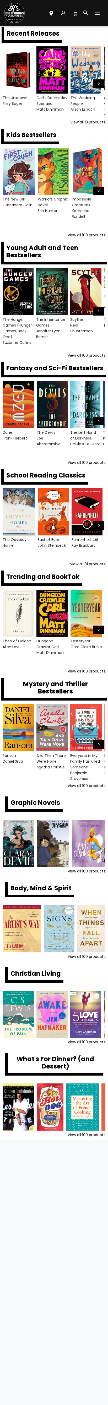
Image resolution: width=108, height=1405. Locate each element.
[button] (51, 14)
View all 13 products (87, 122)
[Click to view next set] (9, 83)
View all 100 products (86, 235)
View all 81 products (87, 564)
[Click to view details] (18, 70)
